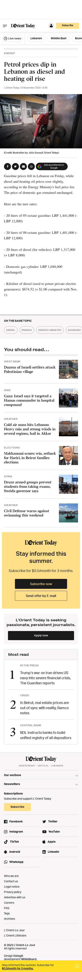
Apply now (41, 635)
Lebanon (36, 38)
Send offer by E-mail (41, 596)
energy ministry (50, 329)
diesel (10, 329)
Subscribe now (41, 584)
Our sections (12, 775)
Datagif (18, 955)
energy (27, 329)
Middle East (58, 38)
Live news (14, 38)
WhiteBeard (28, 959)
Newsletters (12, 784)
